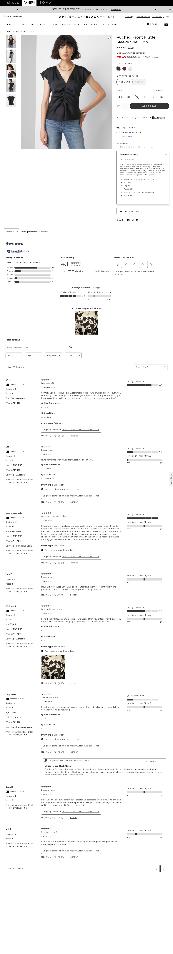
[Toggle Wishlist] (109, 38)
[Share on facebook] (128, 220)
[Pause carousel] (170, 9)
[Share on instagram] (133, 220)
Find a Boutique (158, 17)
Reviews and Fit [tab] (12, 232)
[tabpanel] (86, 554)
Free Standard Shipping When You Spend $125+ (76, 9)
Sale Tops (28, 31)
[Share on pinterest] (137, 220)
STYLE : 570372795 (127, 160)
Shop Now (108, 9)
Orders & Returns (143, 17)
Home (9, 31)
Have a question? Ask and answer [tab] (34, 232)
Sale (17, 31)
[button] (166, 24)
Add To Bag (149, 106)
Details (155, 57)
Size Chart (159, 90)
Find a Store (127, 136)
